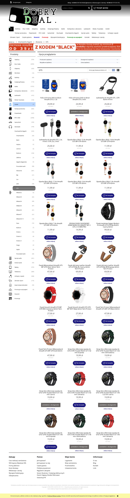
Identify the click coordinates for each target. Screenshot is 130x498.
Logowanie (68, 460)
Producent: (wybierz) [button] (46, 59)
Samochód (18, 122)
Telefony (17, 59)
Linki (94, 468)
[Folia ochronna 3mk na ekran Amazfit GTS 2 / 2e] (51, 85)
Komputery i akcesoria (21, 91)
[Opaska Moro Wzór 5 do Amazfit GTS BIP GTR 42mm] (108, 169)
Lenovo (18, 149)
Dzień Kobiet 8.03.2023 (21, 285)
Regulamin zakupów (43, 471)
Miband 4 (19, 201)
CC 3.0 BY (80, 488)
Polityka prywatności (44, 468)
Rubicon (18, 153)
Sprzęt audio (18, 258)
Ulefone (18, 157)
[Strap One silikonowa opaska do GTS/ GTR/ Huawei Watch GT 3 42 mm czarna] (51, 379)
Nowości (17, 294)
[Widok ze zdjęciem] (113, 70)
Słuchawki (17, 127)
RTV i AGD (17, 118)
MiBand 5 (19, 206)
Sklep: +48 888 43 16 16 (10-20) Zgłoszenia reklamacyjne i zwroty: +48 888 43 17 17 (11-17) (94, 3)
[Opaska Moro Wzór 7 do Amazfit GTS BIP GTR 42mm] (51, 211)
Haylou (18, 144)
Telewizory (18, 271)
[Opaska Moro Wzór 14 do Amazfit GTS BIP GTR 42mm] (108, 127)
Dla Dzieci (17, 73)
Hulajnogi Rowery (20, 82)
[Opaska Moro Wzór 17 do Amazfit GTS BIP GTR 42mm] (51, 169)
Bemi (17, 140)
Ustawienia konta (70, 468)
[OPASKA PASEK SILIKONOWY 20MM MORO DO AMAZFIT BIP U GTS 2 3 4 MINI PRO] (79, 211)
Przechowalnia (70, 466)
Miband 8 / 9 (19, 219)
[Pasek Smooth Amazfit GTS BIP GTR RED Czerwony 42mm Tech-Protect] (51, 295)
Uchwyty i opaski (19, 276)
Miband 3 (19, 197)
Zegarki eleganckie (21, 162)
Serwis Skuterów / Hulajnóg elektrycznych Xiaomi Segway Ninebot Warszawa (50, 474)
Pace (17, 223)
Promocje (17, 298)
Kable (16, 86)
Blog (94, 463)
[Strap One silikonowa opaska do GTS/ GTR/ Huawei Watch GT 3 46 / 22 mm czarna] (108, 379)
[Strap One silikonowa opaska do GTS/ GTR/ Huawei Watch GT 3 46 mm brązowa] (51, 420)
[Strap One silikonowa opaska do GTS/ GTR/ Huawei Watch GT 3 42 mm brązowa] (79, 337)
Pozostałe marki (20, 166)
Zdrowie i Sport (19, 280)
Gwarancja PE (41, 477)
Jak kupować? (41, 460)
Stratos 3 (18, 241)
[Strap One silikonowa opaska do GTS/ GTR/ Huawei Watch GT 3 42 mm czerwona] (79, 379)
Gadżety (17, 77)
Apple (18, 249)
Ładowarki (17, 95)
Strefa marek (18, 263)
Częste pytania (41, 466)
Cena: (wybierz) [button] (85, 62)
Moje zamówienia (71, 463)
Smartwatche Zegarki (20, 131)
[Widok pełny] (118, 70)
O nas (95, 460)
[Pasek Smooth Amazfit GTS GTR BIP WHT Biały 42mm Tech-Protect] (79, 295)
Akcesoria (19, 170)
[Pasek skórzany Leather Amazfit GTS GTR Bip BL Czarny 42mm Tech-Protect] (79, 253)
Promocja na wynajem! (21, 289)
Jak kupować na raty (43, 463)
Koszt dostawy (13, 468)
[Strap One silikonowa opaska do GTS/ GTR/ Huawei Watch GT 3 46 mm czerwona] (108, 420)
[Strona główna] (34, 15)
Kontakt (95, 466)
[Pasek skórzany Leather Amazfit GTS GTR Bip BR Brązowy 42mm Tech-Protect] (108, 253)
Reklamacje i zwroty (15, 471)
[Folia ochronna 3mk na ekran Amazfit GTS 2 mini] (79, 85)
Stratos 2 (18, 236)
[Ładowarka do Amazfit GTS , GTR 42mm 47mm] (108, 85)
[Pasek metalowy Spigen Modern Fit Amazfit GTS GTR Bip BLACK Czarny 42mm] (108, 211)
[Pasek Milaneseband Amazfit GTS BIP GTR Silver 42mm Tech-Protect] (51, 253)
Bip (17, 175)
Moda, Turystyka (19, 100)
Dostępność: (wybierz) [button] (87, 59)
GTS (17, 188)
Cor (17, 179)
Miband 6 (19, 210)
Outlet (16, 104)
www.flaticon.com (66, 488)
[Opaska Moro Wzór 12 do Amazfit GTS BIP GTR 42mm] (79, 127)
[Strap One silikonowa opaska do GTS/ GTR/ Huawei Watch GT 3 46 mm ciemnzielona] (79, 420)
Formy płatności (14, 466)
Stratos (18, 232)
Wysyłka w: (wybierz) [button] (45, 62)
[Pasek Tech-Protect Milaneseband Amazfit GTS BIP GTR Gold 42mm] (51, 337)
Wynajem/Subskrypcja (16, 473)
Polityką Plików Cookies (54, 496)
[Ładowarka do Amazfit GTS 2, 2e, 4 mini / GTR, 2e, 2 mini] (51, 127)
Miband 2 (19, 192)
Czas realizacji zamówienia (17, 460)
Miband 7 (19, 214)
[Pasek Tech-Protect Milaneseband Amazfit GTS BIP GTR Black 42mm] (108, 295)
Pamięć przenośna (20, 109)
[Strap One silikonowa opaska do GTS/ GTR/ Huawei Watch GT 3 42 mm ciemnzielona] (108, 337)
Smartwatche (20, 135)
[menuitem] (17, 29)
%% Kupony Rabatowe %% (17, 463)
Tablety (17, 267)
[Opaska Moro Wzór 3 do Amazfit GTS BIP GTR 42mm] (79, 169)
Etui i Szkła (17, 64)
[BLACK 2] (65, 47)
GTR (17, 184)
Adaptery (17, 68)
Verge (18, 245)
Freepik (57, 488)
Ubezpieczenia (13, 475)
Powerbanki (18, 113)
